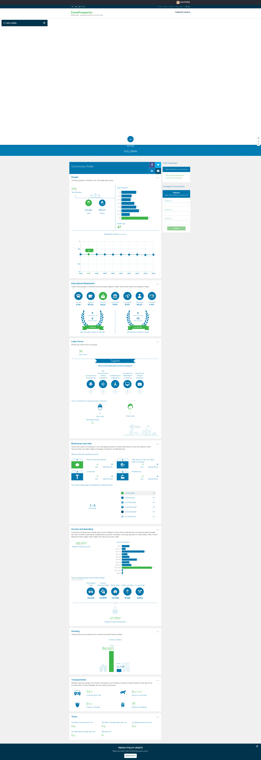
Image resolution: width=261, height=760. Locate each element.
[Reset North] (258, 144)
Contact (171, 6)
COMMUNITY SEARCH (182, 12)
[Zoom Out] (258, 141)
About (160, 6)
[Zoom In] (258, 138)
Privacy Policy (179, 6)
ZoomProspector (82, 12)
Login (188, 6)
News (165, 6)
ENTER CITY (168, 201)
